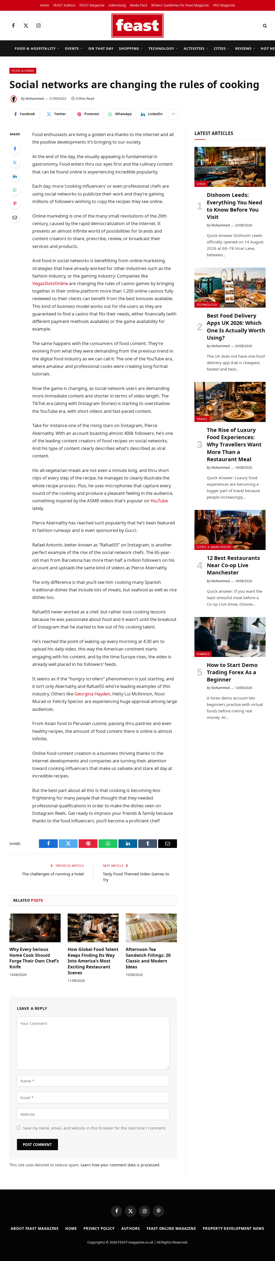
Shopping (129, 48)
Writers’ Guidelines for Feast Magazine (180, 5)
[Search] (264, 26)
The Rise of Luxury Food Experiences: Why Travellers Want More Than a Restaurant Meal (234, 444)
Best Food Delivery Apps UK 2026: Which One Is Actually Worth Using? (236, 326)
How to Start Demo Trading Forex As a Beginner (232, 672)
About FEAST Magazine (35, 1228)
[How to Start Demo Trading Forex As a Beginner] (230, 637)
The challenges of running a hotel (53, 873)
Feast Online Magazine (171, 1228)
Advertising (117, 5)
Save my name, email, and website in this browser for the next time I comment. (94, 1128)
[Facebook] (14, 148)
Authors (130, 1228)
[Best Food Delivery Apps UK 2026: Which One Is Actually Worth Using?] (230, 288)
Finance (203, 654)
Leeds (201, 184)
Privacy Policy (99, 1228)
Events (72, 48)
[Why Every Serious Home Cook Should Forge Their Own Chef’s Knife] (35, 928)
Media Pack (138, 5)
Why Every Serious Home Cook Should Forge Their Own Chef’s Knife (34, 958)
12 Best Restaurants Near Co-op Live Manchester (233, 565)
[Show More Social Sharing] (173, 114)
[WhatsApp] (14, 189)
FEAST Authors (64, 5)
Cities (220, 48)
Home (44, 5)
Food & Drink (23, 71)
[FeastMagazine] (137, 25)
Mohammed (35, 98)
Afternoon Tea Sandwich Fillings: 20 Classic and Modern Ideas (148, 958)
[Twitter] (14, 162)
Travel (202, 419)
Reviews (243, 48)
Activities (194, 48)
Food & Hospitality (35, 48)
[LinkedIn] (14, 176)
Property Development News (233, 1228)
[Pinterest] (14, 203)
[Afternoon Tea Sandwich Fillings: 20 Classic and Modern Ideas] (151, 928)
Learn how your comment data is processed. (120, 1164)
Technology (161, 48)
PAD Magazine (224, 5)
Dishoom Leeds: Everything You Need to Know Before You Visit (234, 206)
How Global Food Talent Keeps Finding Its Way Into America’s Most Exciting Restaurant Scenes (93, 961)
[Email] (14, 217)
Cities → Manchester (214, 547)
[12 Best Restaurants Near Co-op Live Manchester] (230, 530)
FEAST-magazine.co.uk (135, 1242)
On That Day (101, 48)
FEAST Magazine (91, 5)
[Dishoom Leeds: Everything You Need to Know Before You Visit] (230, 167)
